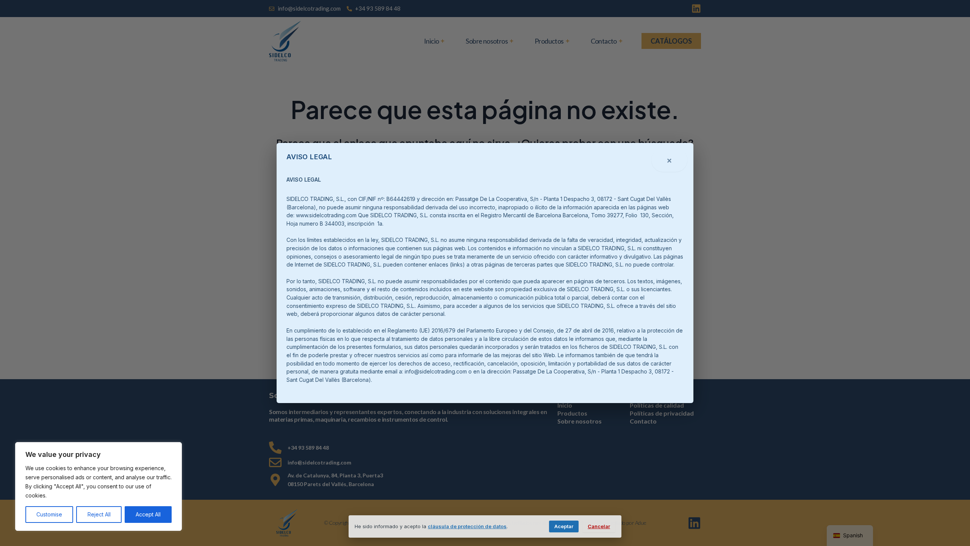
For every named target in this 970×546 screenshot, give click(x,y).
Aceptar (563, 526)
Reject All (99, 514)
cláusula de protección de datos (467, 526)
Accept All (148, 514)
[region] (98, 486)
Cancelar (599, 526)
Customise (49, 514)
